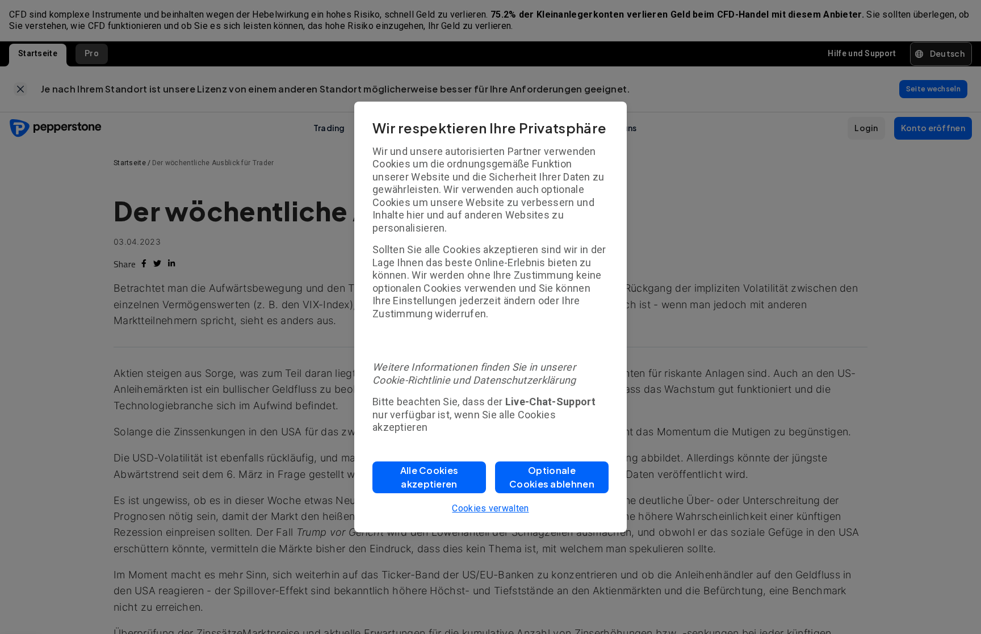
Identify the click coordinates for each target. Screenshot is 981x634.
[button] (429, 477)
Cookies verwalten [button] (490, 508)
